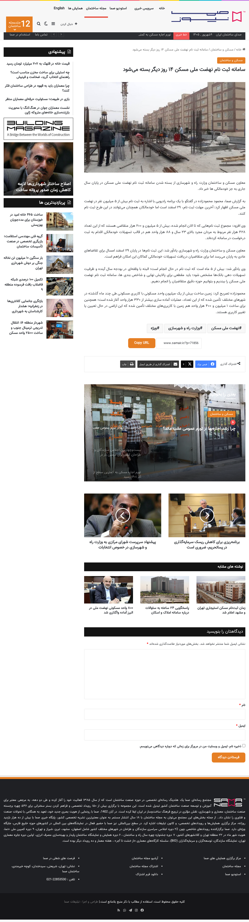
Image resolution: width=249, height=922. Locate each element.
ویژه (154, 328)
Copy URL (141, 343)
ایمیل (240, 725)
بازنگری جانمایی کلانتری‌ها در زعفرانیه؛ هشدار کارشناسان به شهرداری (25, 306)
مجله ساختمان (96, 8)
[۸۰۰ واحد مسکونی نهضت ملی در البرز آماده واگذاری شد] (108, 589)
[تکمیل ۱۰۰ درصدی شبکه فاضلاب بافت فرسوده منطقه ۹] (59, 286)
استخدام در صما (20, 34)
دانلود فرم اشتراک (147, 874)
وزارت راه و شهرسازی (184, 328)
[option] (164, 432)
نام (242, 705)
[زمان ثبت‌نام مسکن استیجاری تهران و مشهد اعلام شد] (220, 589)
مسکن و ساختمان (222, 49)
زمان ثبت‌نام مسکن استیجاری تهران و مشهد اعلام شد (221, 610)
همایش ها (75, 8)
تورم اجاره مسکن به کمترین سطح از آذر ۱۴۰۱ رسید (139, 34)
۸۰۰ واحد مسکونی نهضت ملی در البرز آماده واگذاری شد (111, 610)
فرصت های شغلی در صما (59, 858)
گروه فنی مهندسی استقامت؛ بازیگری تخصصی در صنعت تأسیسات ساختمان (23, 241)
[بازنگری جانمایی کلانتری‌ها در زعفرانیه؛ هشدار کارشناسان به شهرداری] (59, 308)
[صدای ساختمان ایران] (208, 16)
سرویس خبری (144, 8)
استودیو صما (118, 8)
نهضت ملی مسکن (225, 328)
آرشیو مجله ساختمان (145, 858)
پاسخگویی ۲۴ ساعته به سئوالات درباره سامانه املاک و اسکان (167, 610)
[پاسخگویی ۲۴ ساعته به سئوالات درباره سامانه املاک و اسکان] (164, 589)
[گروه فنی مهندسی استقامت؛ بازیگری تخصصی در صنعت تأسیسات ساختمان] (59, 243)
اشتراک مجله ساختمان (144, 866)
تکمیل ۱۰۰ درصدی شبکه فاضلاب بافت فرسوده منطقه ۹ (24, 285)
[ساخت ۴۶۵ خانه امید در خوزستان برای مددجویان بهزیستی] (59, 221)
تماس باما (41, 34)
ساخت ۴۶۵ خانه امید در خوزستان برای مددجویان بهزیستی (26, 220)
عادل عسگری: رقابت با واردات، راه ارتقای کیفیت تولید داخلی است (42, 187)
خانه (162, 8)
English (59, 8)
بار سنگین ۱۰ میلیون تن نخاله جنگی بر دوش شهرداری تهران (23, 263)
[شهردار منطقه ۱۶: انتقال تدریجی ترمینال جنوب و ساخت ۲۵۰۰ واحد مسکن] (59, 329)
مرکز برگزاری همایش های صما (222, 858)
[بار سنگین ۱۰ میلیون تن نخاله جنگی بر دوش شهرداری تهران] (59, 265)
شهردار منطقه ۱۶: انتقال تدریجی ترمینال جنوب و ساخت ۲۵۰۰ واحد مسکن (26, 328)
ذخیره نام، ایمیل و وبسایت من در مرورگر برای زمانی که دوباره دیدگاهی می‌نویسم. (190, 746)
